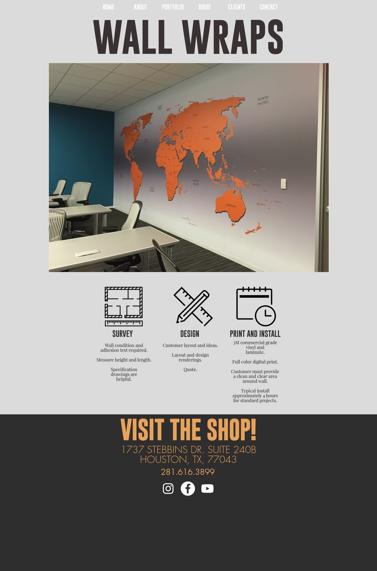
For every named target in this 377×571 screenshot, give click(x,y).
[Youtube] (207, 488)
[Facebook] (188, 488)
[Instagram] (168, 488)
